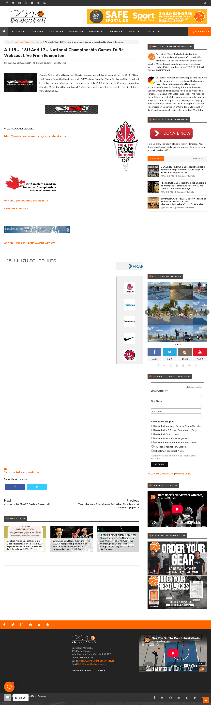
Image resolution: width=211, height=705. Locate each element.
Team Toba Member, (56, 63)
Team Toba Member (34, 42)
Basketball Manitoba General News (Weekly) (177, 426)
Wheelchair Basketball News (169, 451)
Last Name (156, 411)
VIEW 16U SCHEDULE (16, 208)
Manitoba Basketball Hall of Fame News (175, 442)
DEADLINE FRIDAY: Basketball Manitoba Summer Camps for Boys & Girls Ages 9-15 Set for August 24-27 (183, 169)
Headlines (18, 42)
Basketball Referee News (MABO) (171, 438)
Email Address (159, 390)
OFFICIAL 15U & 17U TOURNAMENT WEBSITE (29, 243)
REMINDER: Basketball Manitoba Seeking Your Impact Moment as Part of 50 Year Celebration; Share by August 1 (183, 185)
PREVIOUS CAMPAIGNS (161, 473)
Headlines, (41, 63)
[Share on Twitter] (37, 487)
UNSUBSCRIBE (183, 473)
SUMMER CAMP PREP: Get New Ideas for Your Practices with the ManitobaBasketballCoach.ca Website (183, 201)
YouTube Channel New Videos (170, 446)
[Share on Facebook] (15, 487)
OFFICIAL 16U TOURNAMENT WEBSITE (26, 200)
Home (8, 42)
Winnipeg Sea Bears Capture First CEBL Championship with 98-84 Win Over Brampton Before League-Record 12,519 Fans (71, 545)
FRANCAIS (143, 266)
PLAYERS (17, 31)
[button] (147, 312)
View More (198, 158)
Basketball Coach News (166, 434)
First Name (156, 401)
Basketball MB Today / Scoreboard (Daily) (175, 430)
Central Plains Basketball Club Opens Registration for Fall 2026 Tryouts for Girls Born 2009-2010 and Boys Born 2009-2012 (25, 545)
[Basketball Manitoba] (29, 16)
